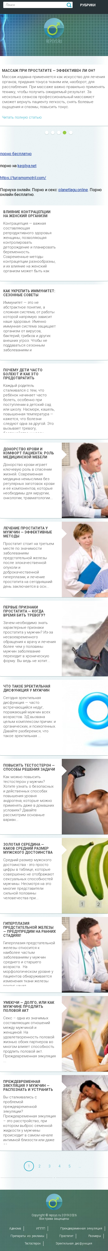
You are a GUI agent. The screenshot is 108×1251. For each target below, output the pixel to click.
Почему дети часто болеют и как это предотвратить (22, 374)
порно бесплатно (16, 153)
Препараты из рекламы (27, 1236)
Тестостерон (33, 1243)
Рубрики (87, 5)
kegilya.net (27, 165)
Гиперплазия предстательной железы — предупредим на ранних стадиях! (29, 929)
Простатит (66, 1236)
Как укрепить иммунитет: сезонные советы (29, 293)
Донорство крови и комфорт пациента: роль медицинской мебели (28, 453)
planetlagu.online (73, 189)
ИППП (40, 1228)
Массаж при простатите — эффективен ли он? (48, 71)
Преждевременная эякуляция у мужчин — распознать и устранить (28, 1086)
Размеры (94, 1236)
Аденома (15, 1228)
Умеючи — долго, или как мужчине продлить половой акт (28, 1007)
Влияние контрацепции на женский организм (26, 214)
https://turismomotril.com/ (23, 177)
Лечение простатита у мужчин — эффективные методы (27, 532)
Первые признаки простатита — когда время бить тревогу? (24, 611)
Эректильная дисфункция (74, 1243)
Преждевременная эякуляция (81, 1228)
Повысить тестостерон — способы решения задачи (29, 767)
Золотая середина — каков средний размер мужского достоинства (27, 848)
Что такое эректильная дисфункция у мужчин (26, 688)
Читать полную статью (22, 117)
